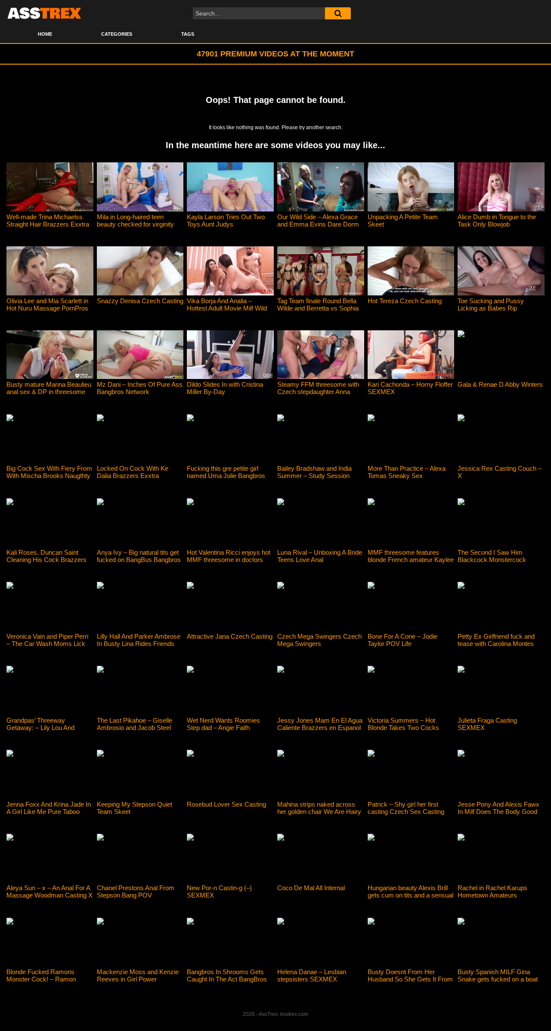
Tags (187, 34)
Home (45, 34)
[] (338, 13)
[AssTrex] (44, 13)
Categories (116, 34)
